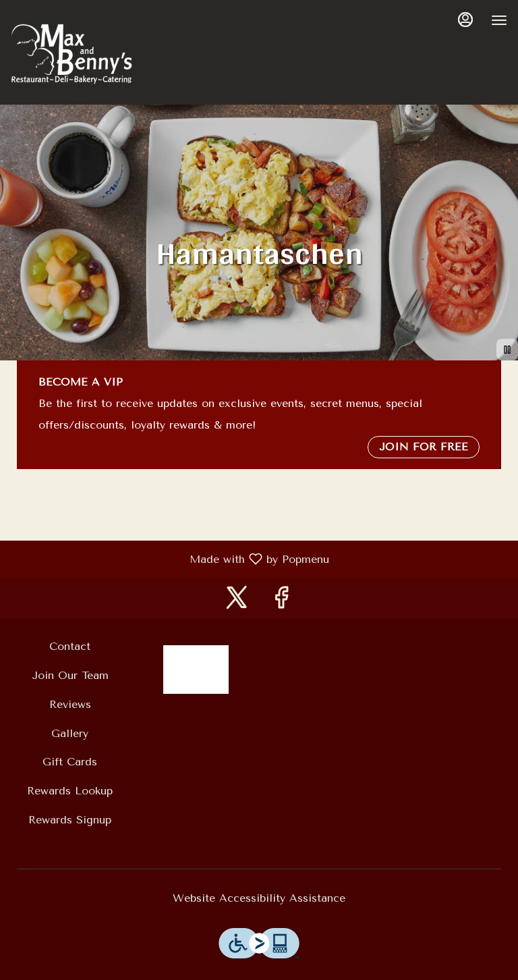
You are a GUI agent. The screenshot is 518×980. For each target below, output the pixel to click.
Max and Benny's (196, 669)
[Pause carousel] (507, 349)
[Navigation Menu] (499, 20)
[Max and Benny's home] (71, 54)
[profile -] (465, 19)
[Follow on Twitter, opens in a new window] (237, 601)
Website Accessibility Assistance (259, 898)
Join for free (423, 446)
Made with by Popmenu (169, 558)
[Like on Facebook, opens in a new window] (281, 601)
